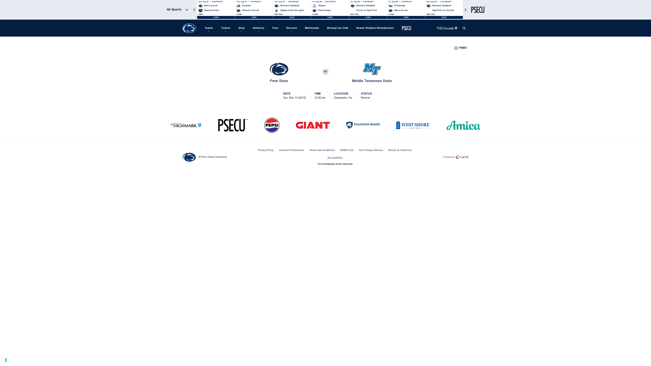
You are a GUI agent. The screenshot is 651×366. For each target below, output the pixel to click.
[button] (194, 9)
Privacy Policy (266, 150)
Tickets (225, 28)
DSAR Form (346, 150)
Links (216, 17)
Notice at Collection (400, 150)
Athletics (258, 28)
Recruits (291, 28)
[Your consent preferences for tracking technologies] (6, 360)
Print (463, 48)
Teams (209, 28)
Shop (241, 28)
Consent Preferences (291, 150)
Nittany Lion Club (337, 28)
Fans (275, 28)
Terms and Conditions (322, 150)
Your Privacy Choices (371, 150)
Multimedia (312, 28)
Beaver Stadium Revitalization (375, 28)
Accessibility (335, 158)
